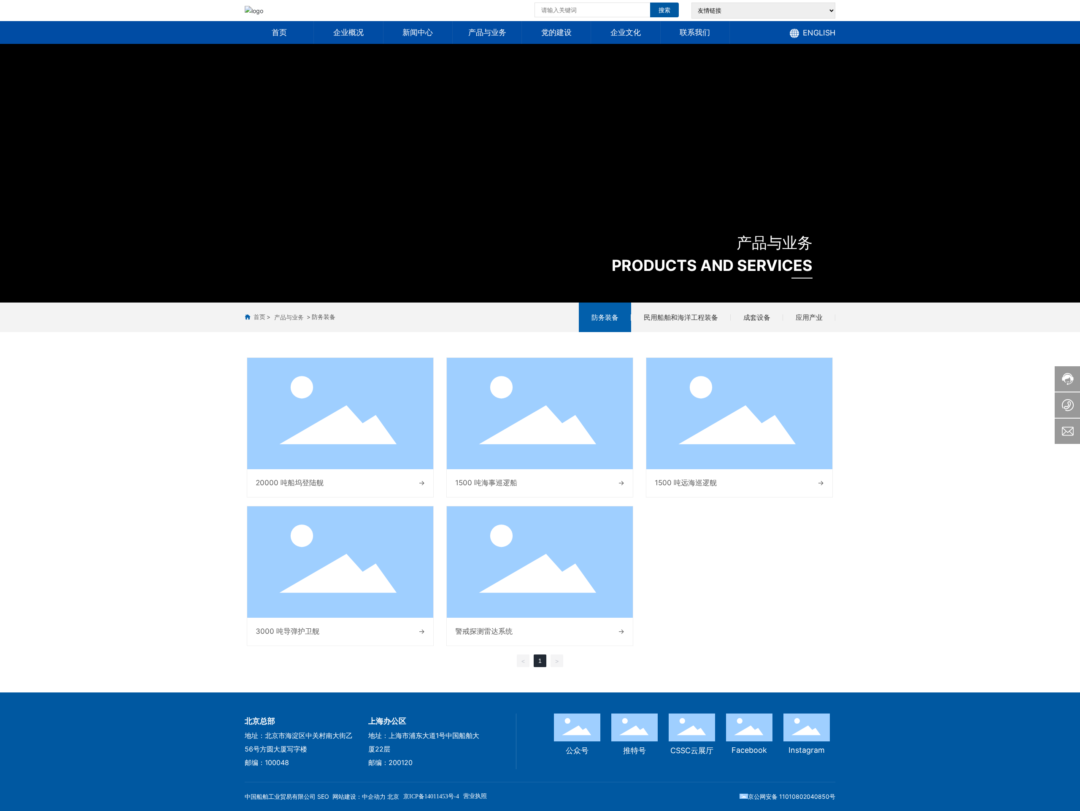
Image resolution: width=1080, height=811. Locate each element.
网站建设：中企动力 (359, 796)
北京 (393, 796)
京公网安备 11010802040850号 (791, 796)
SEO (323, 796)
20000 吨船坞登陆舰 (290, 482)
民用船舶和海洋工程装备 (681, 317)
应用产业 (809, 317)
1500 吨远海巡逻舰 (686, 482)
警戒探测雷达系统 (484, 631)
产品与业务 (775, 242)
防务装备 (604, 317)
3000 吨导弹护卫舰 (287, 631)
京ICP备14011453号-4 (431, 796)
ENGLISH (819, 32)
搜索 (664, 10)
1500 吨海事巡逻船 (486, 482)
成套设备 (756, 317)
